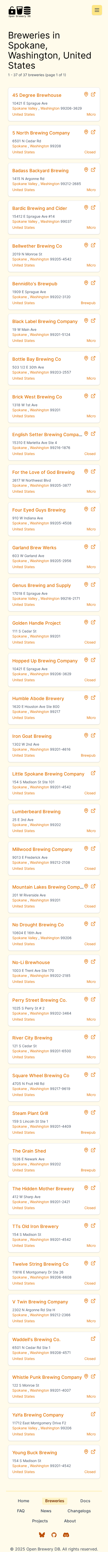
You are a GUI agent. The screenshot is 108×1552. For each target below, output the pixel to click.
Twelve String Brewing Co (40, 1264)
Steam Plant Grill (30, 1113)
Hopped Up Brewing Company (45, 660)
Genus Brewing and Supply (41, 585)
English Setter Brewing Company (48, 434)
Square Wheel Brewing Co (40, 1075)
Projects (40, 1520)
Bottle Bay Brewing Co (36, 359)
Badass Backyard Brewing (40, 170)
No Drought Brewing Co (38, 924)
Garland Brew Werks (34, 547)
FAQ (21, 1510)
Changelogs (79, 1510)
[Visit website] (93, 94)
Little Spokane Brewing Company (48, 774)
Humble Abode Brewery (38, 698)
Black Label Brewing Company (45, 321)
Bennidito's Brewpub (34, 283)
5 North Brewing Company (41, 132)
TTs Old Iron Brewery (35, 1226)
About (70, 1520)
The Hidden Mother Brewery (43, 1188)
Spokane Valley (24, 108)
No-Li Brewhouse (31, 962)
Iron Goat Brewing (31, 736)
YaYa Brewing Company (38, 1415)
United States (23, 114)
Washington (50, 108)
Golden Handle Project (36, 623)
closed (90, 152)
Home (23, 1500)
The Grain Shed (29, 1151)
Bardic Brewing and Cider (39, 208)
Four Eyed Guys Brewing (39, 510)
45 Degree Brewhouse (37, 95)
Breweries (54, 1500)
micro (91, 114)
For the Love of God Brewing (43, 472)
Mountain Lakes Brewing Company (50, 887)
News (46, 1510)
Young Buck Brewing (34, 1452)
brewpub (88, 303)
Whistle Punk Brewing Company (47, 1377)
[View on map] (86, 94)
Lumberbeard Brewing (36, 811)
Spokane (19, 146)
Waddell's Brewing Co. (36, 1339)
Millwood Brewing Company (42, 849)
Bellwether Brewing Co (37, 246)
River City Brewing (32, 1037)
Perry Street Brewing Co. (39, 1000)
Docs (85, 1500)
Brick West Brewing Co (37, 396)
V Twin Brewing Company (40, 1301)
